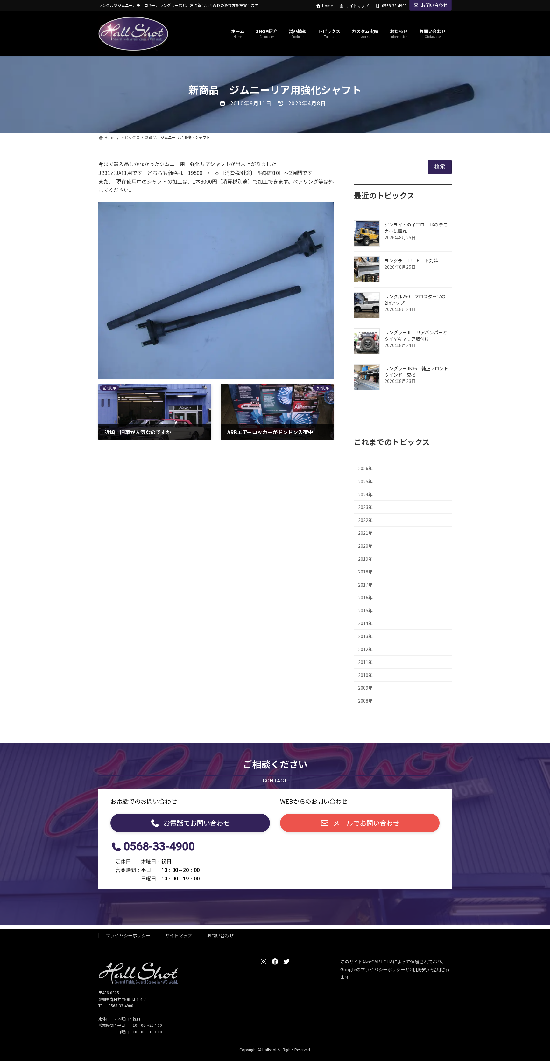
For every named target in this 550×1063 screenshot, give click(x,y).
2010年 (365, 675)
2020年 (365, 546)
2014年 (365, 623)
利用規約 (418, 969)
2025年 (365, 481)
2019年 (365, 559)
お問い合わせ (434, 5)
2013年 (365, 636)
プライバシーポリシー (128, 935)
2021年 (365, 533)
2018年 (365, 572)
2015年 (365, 610)
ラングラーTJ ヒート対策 (413, 260)
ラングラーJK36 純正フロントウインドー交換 (416, 371)
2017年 (365, 584)
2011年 (365, 662)
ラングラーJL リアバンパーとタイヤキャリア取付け (415, 335)
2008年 (365, 701)
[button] (190, 823)
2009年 (365, 688)
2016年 (365, 597)
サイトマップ (357, 5)
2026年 (365, 468)
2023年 (365, 507)
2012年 (365, 649)
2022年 (365, 520)
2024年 (365, 494)
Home (327, 5)
